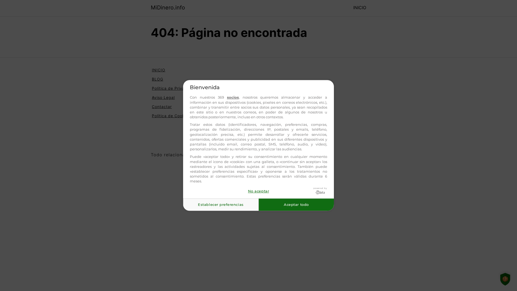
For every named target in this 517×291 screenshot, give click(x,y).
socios (233, 97)
